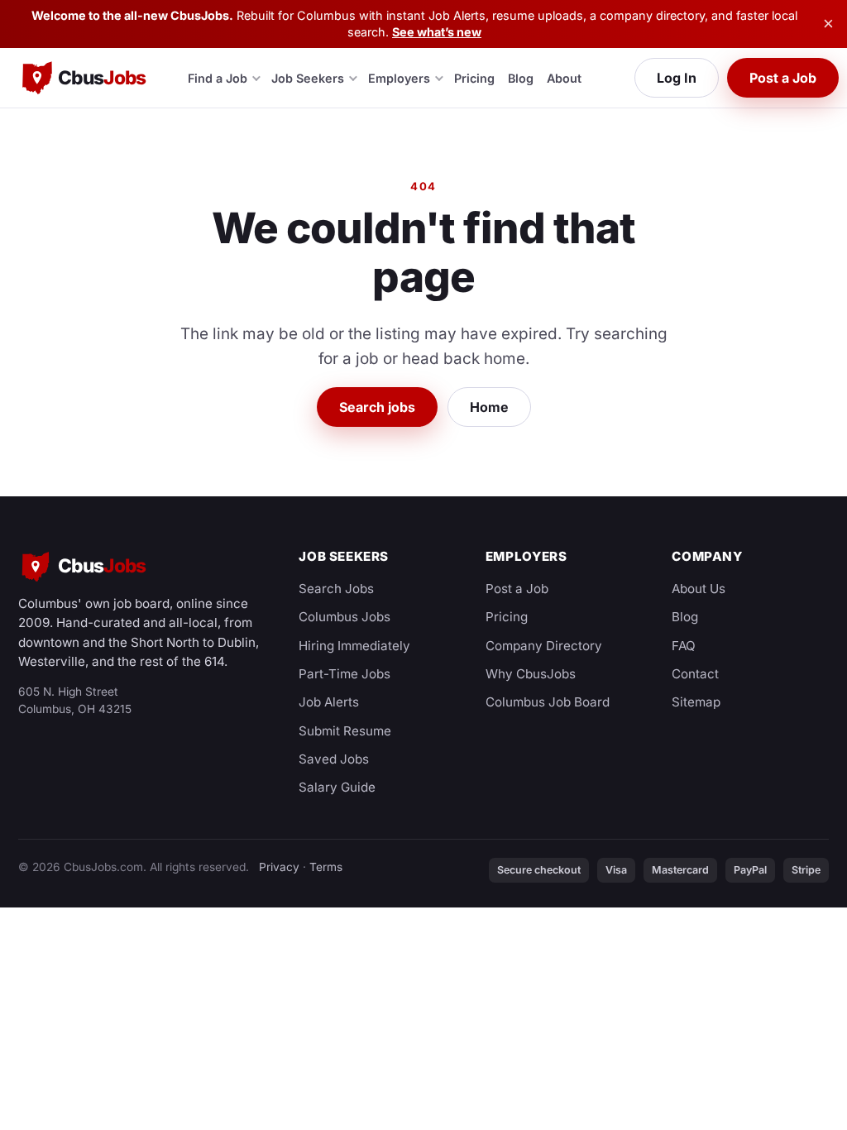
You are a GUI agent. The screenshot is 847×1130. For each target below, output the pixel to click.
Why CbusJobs (531, 674)
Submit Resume (345, 731)
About (564, 78)
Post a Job (782, 77)
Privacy (279, 867)
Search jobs (377, 407)
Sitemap (696, 702)
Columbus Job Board (548, 702)
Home (489, 407)
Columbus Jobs (344, 617)
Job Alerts (329, 702)
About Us (698, 588)
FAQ (684, 646)
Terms (325, 867)
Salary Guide (337, 787)
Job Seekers (307, 78)
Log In (676, 77)
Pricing (474, 78)
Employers (399, 78)
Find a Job (217, 78)
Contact (695, 674)
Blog (521, 78)
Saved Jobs (334, 759)
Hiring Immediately (354, 646)
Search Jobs (336, 588)
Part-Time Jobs (344, 674)
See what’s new (436, 32)
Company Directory (544, 646)
